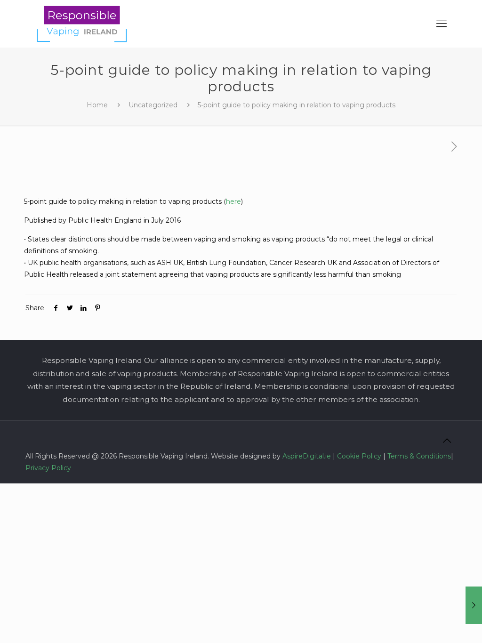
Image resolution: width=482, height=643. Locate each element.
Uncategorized (153, 105)
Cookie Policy (359, 456)
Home (97, 105)
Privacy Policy (48, 468)
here (233, 201)
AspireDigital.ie (306, 456)
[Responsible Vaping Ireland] (82, 23)
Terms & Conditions (419, 456)
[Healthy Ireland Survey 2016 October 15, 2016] (474, 605)
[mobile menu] (442, 24)
